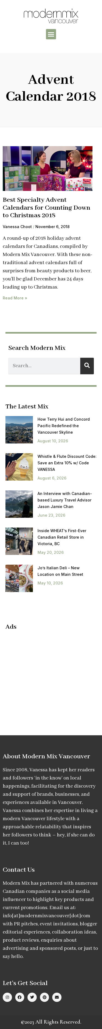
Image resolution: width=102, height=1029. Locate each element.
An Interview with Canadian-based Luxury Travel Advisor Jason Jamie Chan (65, 500)
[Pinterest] (44, 997)
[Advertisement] (51, 674)
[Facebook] (19, 997)
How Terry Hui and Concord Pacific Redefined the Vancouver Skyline (64, 425)
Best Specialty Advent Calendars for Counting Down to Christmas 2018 (46, 208)
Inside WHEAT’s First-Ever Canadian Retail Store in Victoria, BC (62, 537)
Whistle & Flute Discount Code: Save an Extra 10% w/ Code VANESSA (67, 463)
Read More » (15, 298)
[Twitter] (32, 997)
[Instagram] (7, 997)
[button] (51, 34)
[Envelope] (56, 997)
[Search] (87, 366)
